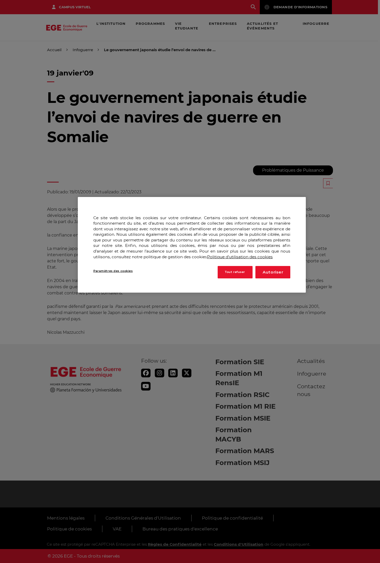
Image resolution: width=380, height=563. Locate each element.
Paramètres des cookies (113, 271)
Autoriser (273, 272)
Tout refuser (235, 272)
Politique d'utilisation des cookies (240, 256)
